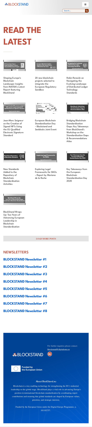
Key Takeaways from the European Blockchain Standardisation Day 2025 (77, 175)
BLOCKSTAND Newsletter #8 (25, 311)
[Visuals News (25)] (46, 152)
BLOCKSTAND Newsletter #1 (24, 259)
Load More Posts (46, 238)
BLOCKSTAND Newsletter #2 (25, 267)
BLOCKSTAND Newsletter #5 (25, 289)
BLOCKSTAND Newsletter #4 (25, 281)
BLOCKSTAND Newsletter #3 (25, 274)
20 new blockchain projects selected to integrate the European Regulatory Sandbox (45, 84)
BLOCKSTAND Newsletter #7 (25, 303)
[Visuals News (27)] (14, 194)
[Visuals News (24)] (14, 152)
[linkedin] (49, 354)
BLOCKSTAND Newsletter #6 (25, 296)
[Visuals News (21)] (78, 61)
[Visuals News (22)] (14, 103)
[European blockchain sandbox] (46, 61)
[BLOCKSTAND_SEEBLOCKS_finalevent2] (46, 103)
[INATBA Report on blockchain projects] (14, 61)
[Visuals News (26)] (78, 152)
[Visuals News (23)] (78, 103)
